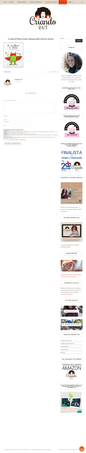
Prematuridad (64, 349)
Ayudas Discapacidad (36, 2)
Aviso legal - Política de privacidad (38, 449)
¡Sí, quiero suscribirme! (66, 294)
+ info (23, 130)
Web (5, 125)
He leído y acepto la (15, 139)
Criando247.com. (26, 449)
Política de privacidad (20, 139)
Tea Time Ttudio (67, 449)
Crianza (11, 2)
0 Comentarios (7, 71)
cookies (48, 449)
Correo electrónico (7, 120)
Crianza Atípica (21, 2)
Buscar (62, 38)
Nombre (6, 116)
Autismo (63, 352)
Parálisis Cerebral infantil (67, 343)
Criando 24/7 (18, 79)
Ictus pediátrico (65, 346)
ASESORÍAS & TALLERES (51, 2)
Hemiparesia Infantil (66, 340)
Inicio (5, 2)
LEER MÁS (71, 81)
